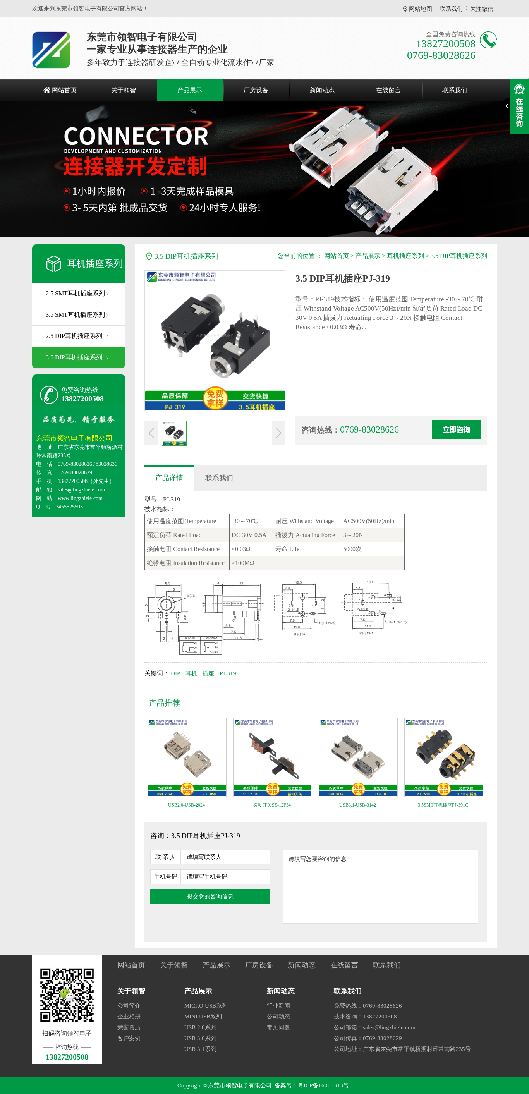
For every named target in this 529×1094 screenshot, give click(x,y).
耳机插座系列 (95, 264)
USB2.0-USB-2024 (186, 805)
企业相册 (129, 1016)
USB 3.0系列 (200, 1038)
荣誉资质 (129, 1027)
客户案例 (129, 1038)
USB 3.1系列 (200, 1049)
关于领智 (123, 90)
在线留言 (388, 90)
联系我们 (451, 9)
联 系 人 (165, 857)
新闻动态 (322, 90)
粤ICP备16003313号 (323, 1085)
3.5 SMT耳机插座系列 (75, 314)
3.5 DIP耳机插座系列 (74, 357)
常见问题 (278, 1027)
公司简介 (129, 1006)
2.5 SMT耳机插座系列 (75, 293)
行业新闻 (278, 1006)
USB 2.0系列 (200, 1027)
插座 (208, 673)
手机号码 (165, 877)
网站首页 (64, 90)
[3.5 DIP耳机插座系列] (264, 169)
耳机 (191, 673)
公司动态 (278, 1016)
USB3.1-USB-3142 (357, 805)
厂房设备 (256, 90)
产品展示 (189, 90)
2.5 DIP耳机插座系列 (74, 336)
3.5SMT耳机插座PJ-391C (443, 805)
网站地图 (420, 9)
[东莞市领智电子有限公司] (51, 50)
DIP (175, 673)
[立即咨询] (456, 429)
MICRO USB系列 (206, 1006)
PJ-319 (228, 673)
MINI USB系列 (203, 1016)
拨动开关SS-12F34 (272, 805)
